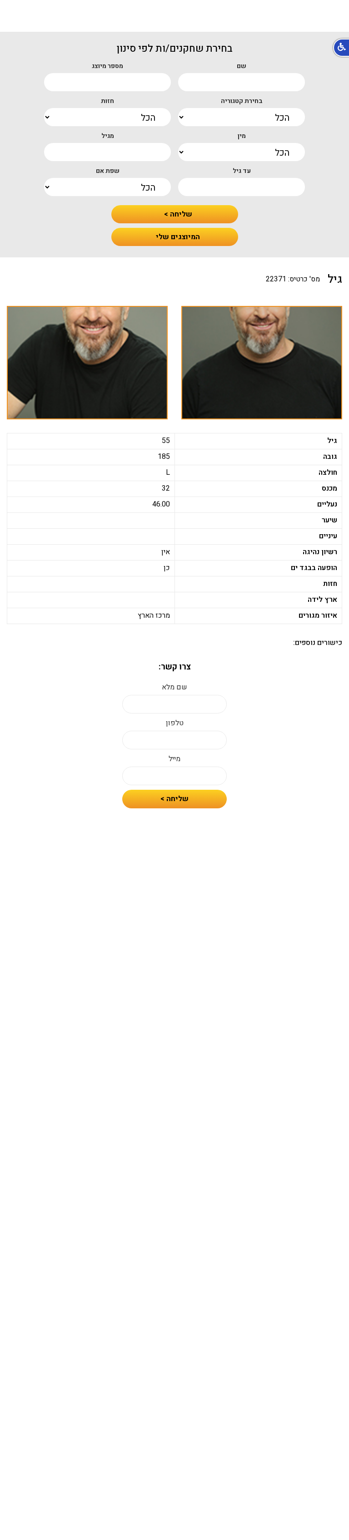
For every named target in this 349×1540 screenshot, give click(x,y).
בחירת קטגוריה (242, 101)
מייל (174, 759)
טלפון (175, 723)
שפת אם (108, 171)
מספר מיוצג (107, 66)
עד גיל (242, 171)
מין (242, 136)
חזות (107, 101)
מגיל (107, 136)
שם (241, 66)
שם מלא (174, 687)
